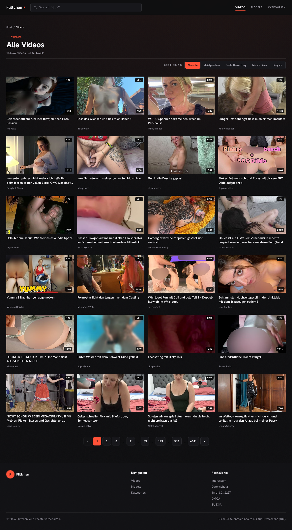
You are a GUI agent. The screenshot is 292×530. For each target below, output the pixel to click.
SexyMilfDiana (15, 188)
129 (160, 441)
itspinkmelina (226, 188)
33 (145, 441)
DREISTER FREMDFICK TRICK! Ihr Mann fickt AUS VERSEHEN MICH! (37, 359)
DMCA (216, 499)
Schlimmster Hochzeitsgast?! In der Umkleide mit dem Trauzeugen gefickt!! (249, 299)
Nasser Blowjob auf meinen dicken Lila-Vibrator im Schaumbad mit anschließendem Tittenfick (109, 240)
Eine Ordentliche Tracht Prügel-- (241, 357)
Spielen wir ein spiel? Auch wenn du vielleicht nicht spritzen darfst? (179, 418)
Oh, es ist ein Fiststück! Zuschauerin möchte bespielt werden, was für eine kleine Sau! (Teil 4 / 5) (252, 240)
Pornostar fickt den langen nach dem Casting (108, 297)
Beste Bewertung (236, 65)
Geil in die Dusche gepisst (165, 178)
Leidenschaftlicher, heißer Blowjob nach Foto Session (38, 121)
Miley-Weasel (155, 128)
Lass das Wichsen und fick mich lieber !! (104, 119)
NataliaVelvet (84, 426)
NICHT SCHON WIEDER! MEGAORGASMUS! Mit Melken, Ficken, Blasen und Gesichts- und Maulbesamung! (39, 418)
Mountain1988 (85, 307)
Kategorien (277, 7)
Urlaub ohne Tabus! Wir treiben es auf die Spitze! (40, 238)
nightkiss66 (13, 247)
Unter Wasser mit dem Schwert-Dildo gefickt (107, 357)
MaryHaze (12, 366)
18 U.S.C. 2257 (221, 493)
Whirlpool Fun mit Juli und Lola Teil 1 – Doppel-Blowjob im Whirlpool (180, 299)
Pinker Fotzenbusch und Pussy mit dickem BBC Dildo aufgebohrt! (251, 180)
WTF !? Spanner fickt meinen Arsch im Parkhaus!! (174, 121)
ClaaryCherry (226, 426)
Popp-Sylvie (84, 366)
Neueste (193, 65)
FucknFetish (225, 366)
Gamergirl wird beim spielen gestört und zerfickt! (175, 240)
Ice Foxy (11, 128)
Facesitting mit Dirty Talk (165, 357)
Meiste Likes (259, 65)
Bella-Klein (83, 128)
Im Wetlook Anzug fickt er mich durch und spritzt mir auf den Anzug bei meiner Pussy (248, 418)
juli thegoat (154, 307)
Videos (240, 7)
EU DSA (217, 505)
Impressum (219, 481)
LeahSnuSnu (225, 307)
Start (9, 27)
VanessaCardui (15, 307)
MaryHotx (83, 188)
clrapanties (154, 366)
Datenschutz (220, 487)
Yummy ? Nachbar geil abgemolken (31, 297)
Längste (277, 65)
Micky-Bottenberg (158, 247)
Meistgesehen (212, 65)
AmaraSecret (84, 247)
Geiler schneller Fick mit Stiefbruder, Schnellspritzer (102, 418)
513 (176, 441)
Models (256, 7)
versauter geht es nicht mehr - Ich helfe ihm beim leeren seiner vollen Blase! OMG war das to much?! (40, 180)
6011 (193, 441)
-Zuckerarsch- (226, 247)
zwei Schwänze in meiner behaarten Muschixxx (109, 178)
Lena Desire (13, 426)
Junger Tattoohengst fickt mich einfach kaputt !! (252, 119)
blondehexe (154, 188)
